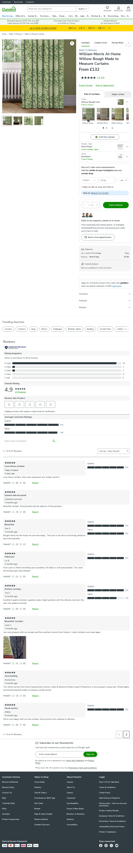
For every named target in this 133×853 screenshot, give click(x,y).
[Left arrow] (5, 76)
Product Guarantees (10, 819)
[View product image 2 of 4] (17, 120)
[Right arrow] (73, 76)
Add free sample (107, 137)
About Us (71, 787)
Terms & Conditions (107, 787)
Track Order (6, 2)
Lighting (83, 16)
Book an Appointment (105, 85)
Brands (37, 808)
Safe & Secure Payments (109, 798)
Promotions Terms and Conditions (82, 768)
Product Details (85, 85)
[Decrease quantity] (84, 205)
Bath (106, 16)
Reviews (70, 819)
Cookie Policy (104, 792)
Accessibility (72, 824)
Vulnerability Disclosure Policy (111, 826)
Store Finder (18, 2)
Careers (70, 782)
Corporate (71, 798)
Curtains (71, 16)
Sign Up (90, 754)
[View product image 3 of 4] (28, 120)
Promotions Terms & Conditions (112, 821)
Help (4, 798)
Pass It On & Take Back (109, 782)
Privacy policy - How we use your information (113, 804)
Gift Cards (38, 803)
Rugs (89, 16)
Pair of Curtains (92, 94)
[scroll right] (128, 42)
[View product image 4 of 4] (38, 120)
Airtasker (6, 814)
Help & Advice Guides (43, 814)
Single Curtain (118, 94)
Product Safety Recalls (109, 810)
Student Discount (42, 824)
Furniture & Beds (46, 16)
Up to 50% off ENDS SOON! (43, 28)
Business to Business (76, 814)
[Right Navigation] (112, 128)
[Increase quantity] (97, 205)
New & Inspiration (8, 16)
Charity (70, 792)
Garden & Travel (34, 16)
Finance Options (41, 819)
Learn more (116, 286)
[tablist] (105, 42)
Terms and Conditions (75, 760)
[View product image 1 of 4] (7, 120)
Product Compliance (107, 832)
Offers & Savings (21, 16)
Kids (129, 16)
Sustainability (72, 803)
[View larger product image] (72, 43)
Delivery (37, 787)
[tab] (85, 42)
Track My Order (8, 803)
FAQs (4, 808)
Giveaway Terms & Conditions (111, 816)
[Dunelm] (9, 8)
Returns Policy (8, 787)
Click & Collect (40, 792)
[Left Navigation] (98, 128)
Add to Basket (116, 205)
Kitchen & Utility (97, 16)
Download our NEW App (44, 798)
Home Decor (63, 16)
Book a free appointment (99, 237)
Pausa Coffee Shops (75, 808)
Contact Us (30, 2)
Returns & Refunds (10, 782)
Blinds (77, 16)
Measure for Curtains (100, 193)
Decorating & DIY (114, 16)
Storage (124, 16)
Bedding (56, 16)
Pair (92, 205)
